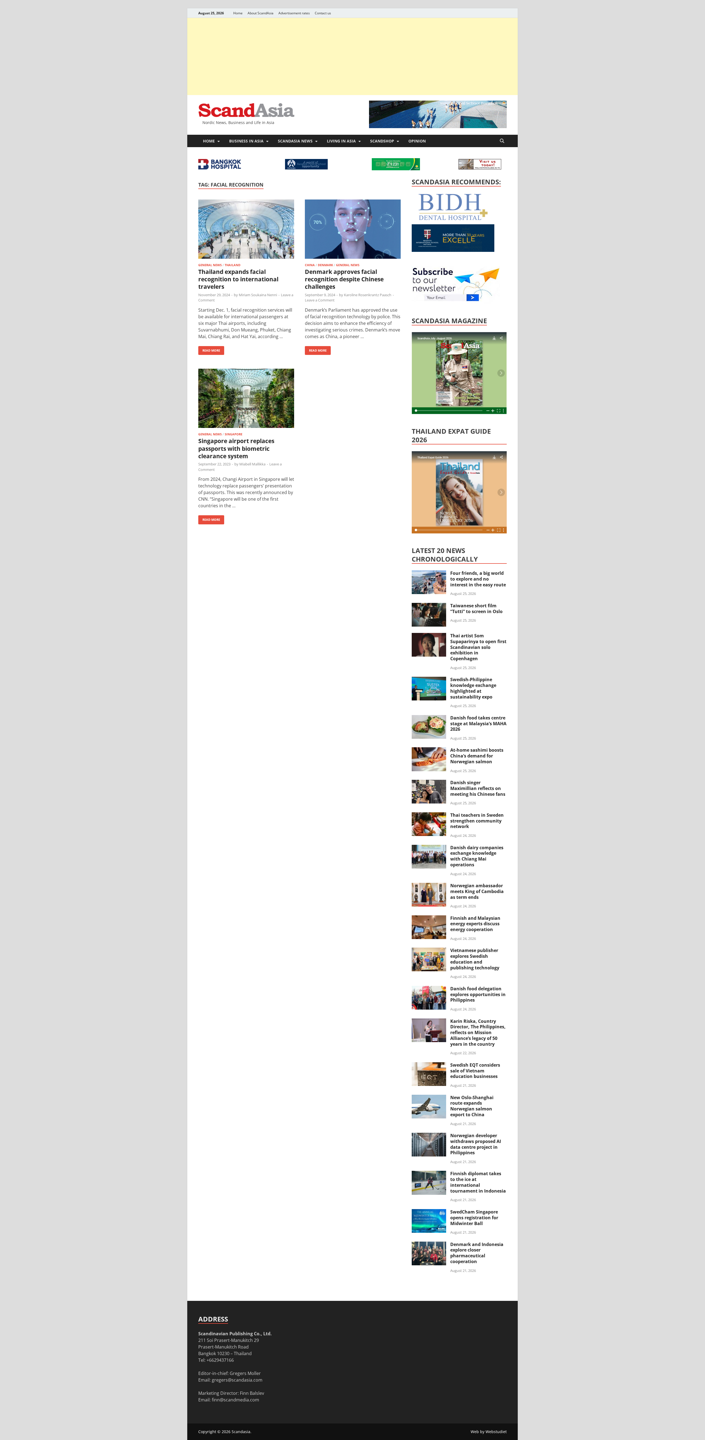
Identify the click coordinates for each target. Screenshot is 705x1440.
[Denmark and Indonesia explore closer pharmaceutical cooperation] (429, 1245)
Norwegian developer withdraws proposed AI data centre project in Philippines (475, 1144)
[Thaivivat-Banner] (396, 169)
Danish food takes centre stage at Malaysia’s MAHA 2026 (478, 723)
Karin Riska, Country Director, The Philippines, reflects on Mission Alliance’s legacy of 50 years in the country (478, 1032)
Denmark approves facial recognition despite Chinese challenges (344, 279)
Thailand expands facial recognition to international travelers (238, 279)
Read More (209, 349)
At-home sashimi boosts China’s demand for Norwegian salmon (476, 756)
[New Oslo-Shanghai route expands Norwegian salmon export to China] (429, 1098)
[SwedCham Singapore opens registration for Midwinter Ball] (429, 1212)
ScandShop (382, 141)
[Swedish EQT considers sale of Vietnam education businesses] (429, 1066)
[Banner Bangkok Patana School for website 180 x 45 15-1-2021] (306, 168)
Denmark (325, 265)
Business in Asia (246, 141)
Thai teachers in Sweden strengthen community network (477, 821)
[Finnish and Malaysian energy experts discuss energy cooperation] (429, 919)
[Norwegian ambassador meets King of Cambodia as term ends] (429, 886)
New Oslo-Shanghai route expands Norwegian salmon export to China (472, 1106)
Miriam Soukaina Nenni (258, 294)
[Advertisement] (352, 56)
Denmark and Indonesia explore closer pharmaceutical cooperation (476, 1252)
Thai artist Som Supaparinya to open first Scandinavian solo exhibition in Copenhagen (478, 647)
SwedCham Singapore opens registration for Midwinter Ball (474, 1217)
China (310, 265)
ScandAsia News (295, 141)
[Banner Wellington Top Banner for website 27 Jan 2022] (480, 168)
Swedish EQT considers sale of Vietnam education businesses (475, 1071)
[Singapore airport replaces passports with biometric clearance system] (246, 399)
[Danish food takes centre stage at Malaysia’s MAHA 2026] (429, 718)
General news (210, 265)
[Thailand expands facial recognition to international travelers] (246, 229)
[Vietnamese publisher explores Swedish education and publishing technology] (429, 951)
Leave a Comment (320, 300)
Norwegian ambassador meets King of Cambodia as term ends (477, 891)
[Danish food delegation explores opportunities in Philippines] (429, 989)
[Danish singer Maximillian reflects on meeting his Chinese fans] (429, 783)
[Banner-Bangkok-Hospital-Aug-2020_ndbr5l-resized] (219, 168)
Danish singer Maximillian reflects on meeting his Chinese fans (477, 788)
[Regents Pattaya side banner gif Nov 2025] (453, 250)
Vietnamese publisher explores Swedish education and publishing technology (474, 958)
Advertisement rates (294, 13)
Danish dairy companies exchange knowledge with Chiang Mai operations (476, 856)
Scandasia (241, 1431)
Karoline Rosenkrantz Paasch (367, 294)
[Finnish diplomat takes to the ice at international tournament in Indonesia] (429, 1174)
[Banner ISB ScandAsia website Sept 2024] (438, 126)
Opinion (417, 141)
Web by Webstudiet (489, 1431)
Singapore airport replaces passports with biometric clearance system (236, 448)
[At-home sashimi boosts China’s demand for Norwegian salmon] (429, 751)
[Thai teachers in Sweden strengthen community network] (429, 816)
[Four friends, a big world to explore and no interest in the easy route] (429, 574)
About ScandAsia (260, 13)
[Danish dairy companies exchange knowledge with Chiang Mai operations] (429, 848)
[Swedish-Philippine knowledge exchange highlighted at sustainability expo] (429, 680)
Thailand (232, 265)
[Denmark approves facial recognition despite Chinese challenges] (353, 229)
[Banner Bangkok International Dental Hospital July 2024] (453, 219)
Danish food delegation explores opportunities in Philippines (478, 994)
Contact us (323, 13)
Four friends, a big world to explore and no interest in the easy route (478, 579)
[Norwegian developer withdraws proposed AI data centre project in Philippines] (429, 1136)
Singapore (233, 434)
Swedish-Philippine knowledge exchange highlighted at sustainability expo (473, 688)
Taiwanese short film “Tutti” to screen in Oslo (476, 608)
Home (238, 13)
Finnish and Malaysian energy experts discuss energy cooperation (475, 924)
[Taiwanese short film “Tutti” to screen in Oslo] (429, 606)
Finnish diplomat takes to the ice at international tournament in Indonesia (478, 1182)
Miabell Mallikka (252, 464)
